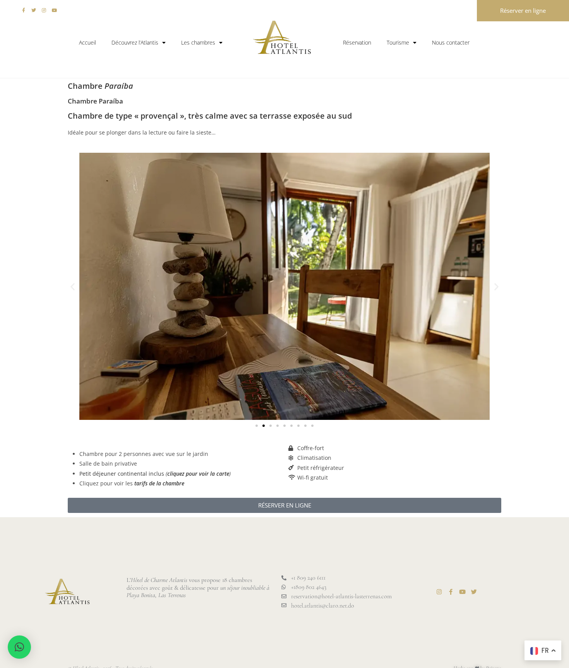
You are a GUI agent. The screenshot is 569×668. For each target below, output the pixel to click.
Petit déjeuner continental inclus (121, 473)
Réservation (357, 42)
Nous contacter (451, 42)
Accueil (87, 42)
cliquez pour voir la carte (198, 473)
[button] (72, 286)
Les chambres (198, 42)
